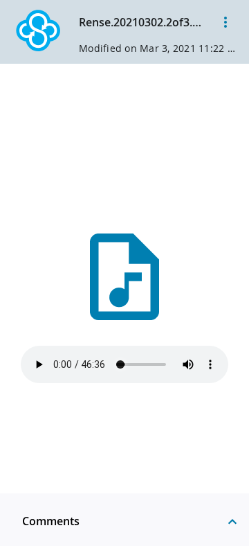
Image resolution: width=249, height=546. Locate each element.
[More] (225, 22)
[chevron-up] (232, 521)
